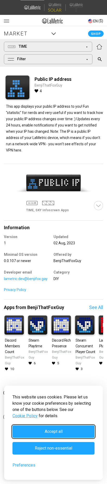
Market (16, 34)
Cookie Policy (25, 415)
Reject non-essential (53, 448)
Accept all (54, 431)
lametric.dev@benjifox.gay (26, 279)
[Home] (52, 20)
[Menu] (6, 21)
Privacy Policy (15, 290)
